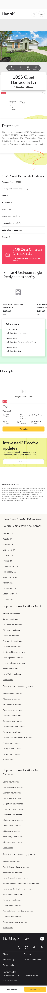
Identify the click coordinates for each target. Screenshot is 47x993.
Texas (13, 519)
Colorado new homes (12, 721)
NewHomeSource (11, 975)
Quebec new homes (12, 916)
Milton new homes (11, 831)
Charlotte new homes (12, 625)
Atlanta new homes (11, 614)
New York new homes (12, 674)
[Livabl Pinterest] (41, 947)
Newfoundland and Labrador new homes (21, 883)
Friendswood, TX (10, 566)
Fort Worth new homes (13, 641)
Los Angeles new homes (14, 663)
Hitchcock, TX (9, 572)
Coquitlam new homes (13, 804)
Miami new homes (11, 668)
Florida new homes (11, 743)
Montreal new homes (12, 842)
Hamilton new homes (12, 815)
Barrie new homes (11, 782)
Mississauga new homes (13, 837)
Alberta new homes (11, 861)
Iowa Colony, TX (10, 577)
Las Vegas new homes (13, 657)
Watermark (29, 87)
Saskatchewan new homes (15, 922)
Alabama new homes (12, 693)
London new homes (12, 826)
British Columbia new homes (16, 867)
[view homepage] (9, 13)
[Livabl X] (19, 947)
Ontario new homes (12, 905)
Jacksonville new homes (14, 652)
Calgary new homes (12, 798)
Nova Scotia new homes (13, 894)
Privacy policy (9, 965)
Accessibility (8, 959)
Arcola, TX (7, 539)
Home (6, 519)
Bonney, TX (8, 544)
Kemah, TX (8, 583)
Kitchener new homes (13, 820)
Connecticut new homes (14, 726)
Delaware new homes (12, 732)
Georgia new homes (12, 748)
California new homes (12, 715)
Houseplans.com (31, 975)
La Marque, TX (9, 588)
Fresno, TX (7, 561)
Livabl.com (6, 500)
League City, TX (10, 594)
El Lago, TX (8, 555)
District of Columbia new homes (17, 737)
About (5, 954)
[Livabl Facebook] (34, 947)
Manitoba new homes (12, 872)
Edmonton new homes (13, 809)
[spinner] (34, 14)
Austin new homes (11, 619)
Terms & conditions (32, 959)
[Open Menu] (41, 14)
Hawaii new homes (11, 754)
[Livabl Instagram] (26, 947)
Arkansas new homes (12, 710)
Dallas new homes (11, 636)
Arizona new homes (12, 704)
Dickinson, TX (9, 550)
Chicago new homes (12, 630)
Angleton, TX (9, 533)
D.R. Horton (20, 87)
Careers (27, 954)
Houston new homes (12, 646)
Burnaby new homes (12, 793)
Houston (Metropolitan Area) (31, 519)
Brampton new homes (13, 787)
